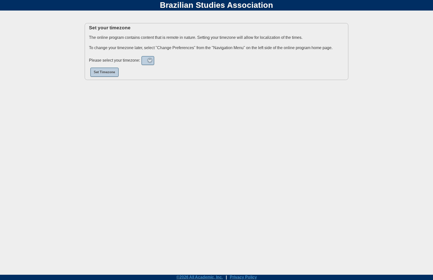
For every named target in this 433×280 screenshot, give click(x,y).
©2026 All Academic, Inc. (199, 277)
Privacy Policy (243, 277)
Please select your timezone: (114, 60)
